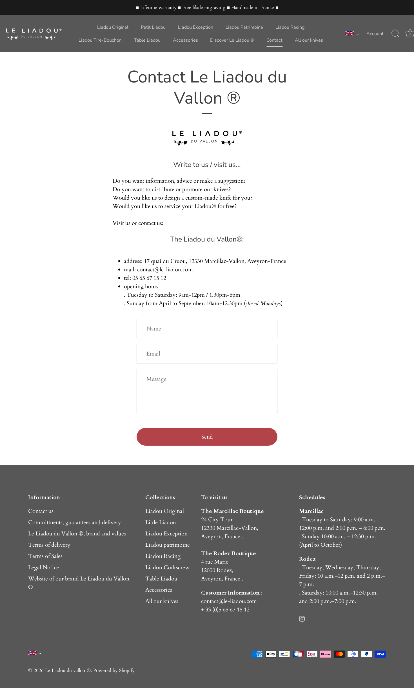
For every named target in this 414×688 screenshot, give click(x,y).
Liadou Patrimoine (244, 27)
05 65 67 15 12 (149, 278)
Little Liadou (160, 522)
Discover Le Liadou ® (232, 40)
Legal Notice (43, 567)
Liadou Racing (289, 27)
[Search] (395, 34)
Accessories (185, 40)
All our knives (309, 40)
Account (375, 34)
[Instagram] (302, 618)
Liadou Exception (195, 27)
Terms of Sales (45, 556)
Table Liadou (147, 40)
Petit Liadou (153, 27)
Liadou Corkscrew (167, 567)
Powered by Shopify (114, 670)
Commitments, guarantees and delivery (74, 522)
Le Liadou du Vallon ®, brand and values (77, 533)
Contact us (41, 511)
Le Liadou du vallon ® (68, 670)
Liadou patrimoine (167, 545)
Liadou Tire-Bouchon (100, 40)
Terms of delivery (49, 545)
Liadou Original (112, 27)
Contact (274, 40)
